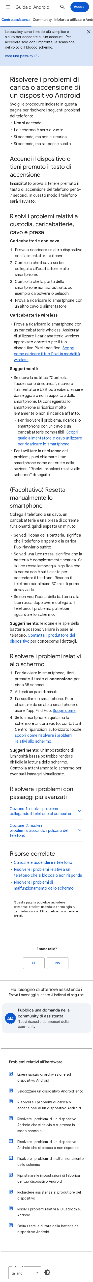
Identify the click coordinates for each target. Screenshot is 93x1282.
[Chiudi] (89, 32)
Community (42, 20)
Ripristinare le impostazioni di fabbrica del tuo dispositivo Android (48, 1178)
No (57, 963)
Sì (33, 963)
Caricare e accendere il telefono (43, 862)
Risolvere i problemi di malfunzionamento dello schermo (50, 1161)
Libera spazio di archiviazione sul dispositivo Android (44, 1077)
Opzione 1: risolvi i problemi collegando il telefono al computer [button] (41, 811)
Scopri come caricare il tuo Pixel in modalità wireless (47, 354)
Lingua (18, 1266)
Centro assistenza (16, 20)
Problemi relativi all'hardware (35, 1062)
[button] (8, 7)
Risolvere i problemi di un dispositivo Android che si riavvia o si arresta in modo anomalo (46, 1125)
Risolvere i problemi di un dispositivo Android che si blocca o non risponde (48, 1145)
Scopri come (64, 710)
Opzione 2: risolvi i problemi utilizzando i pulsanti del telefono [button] (39, 830)
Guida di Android (32, 7)
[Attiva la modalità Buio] (47, 1272)
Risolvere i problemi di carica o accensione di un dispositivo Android (49, 1105)
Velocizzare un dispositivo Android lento (50, 1091)
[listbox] (24, 1272)
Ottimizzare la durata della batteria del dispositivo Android (48, 1229)
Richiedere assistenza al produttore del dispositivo (49, 1195)
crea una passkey (19, 56)
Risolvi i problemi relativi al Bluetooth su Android (49, 1212)
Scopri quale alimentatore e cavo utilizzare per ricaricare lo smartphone (50, 438)
